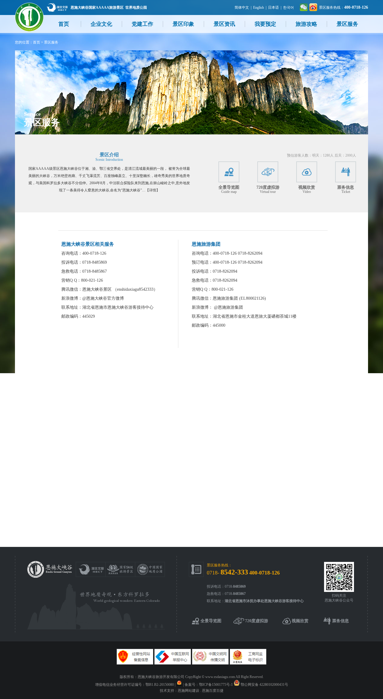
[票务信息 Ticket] (345, 171)
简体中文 (242, 7)
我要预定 (265, 24)
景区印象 (183, 24)
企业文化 (101, 24)
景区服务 (347, 24)
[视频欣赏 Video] (306, 171)
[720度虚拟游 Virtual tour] (267, 171)
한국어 (288, 7)
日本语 (273, 7)
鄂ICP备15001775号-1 (216, 684)
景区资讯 (224, 24)
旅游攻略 (306, 24)
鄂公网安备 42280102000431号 (264, 684)
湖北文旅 (57, 7)
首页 (63, 24)
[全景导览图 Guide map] (228, 171)
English (258, 7)
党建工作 (142, 24)
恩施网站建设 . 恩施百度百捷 (201, 690)
